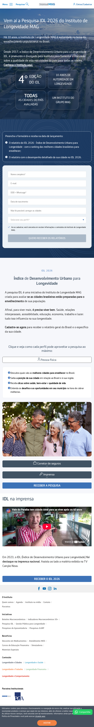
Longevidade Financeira (36, 669)
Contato (46, 602)
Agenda (19, 602)
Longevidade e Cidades (12, 662)
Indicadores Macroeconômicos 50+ (43, 619)
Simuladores (36, 645)
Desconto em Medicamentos (14, 641)
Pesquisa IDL (7, 624)
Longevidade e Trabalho (12, 669)
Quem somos (8, 602)
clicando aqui (40, 716)
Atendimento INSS (37, 641)
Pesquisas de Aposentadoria (14, 628)
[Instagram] (49, 588)
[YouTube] (44, 588)
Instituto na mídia (33, 602)
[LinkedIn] (55, 588)
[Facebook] (38, 588)
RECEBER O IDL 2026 (47, 579)
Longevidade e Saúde (34, 662)
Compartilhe (84, 712)
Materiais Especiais (10, 650)
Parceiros (6, 606)
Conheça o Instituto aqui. (18, 64)
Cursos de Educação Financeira (15, 645)
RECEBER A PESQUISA (47, 485)
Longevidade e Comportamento (15, 676)
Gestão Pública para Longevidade (30, 624)
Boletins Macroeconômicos (13, 619)
